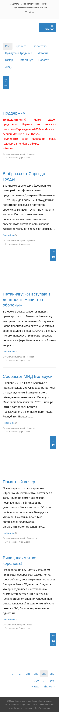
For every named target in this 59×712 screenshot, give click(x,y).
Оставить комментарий (14, 154)
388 (44, 673)
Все (7, 46)
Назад (35, 686)
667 (52, 680)
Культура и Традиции (18, 53)
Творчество (39, 46)
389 (52, 673)
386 (28, 673)
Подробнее (9, 235)
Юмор (9, 59)
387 (36, 673)
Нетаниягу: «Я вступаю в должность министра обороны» (26, 299)
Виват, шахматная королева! (20, 561)
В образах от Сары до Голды (24, 176)
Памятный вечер (19, 481)
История (43, 53)
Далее (48, 686)
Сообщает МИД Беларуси (28, 376)
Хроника (21, 46)
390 (36, 680)
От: (17, 157)
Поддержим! (15, 113)
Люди (8, 66)
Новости (43, 59)
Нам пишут (26, 59)
